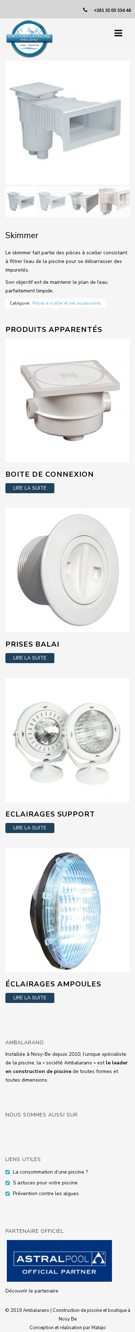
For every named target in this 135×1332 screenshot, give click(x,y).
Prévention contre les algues (46, 1193)
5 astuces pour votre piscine (45, 1182)
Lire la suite (29, 488)
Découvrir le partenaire (31, 1290)
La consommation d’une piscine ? (50, 1172)
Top (128, 1325)
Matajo (98, 1327)
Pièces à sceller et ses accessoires (66, 303)
